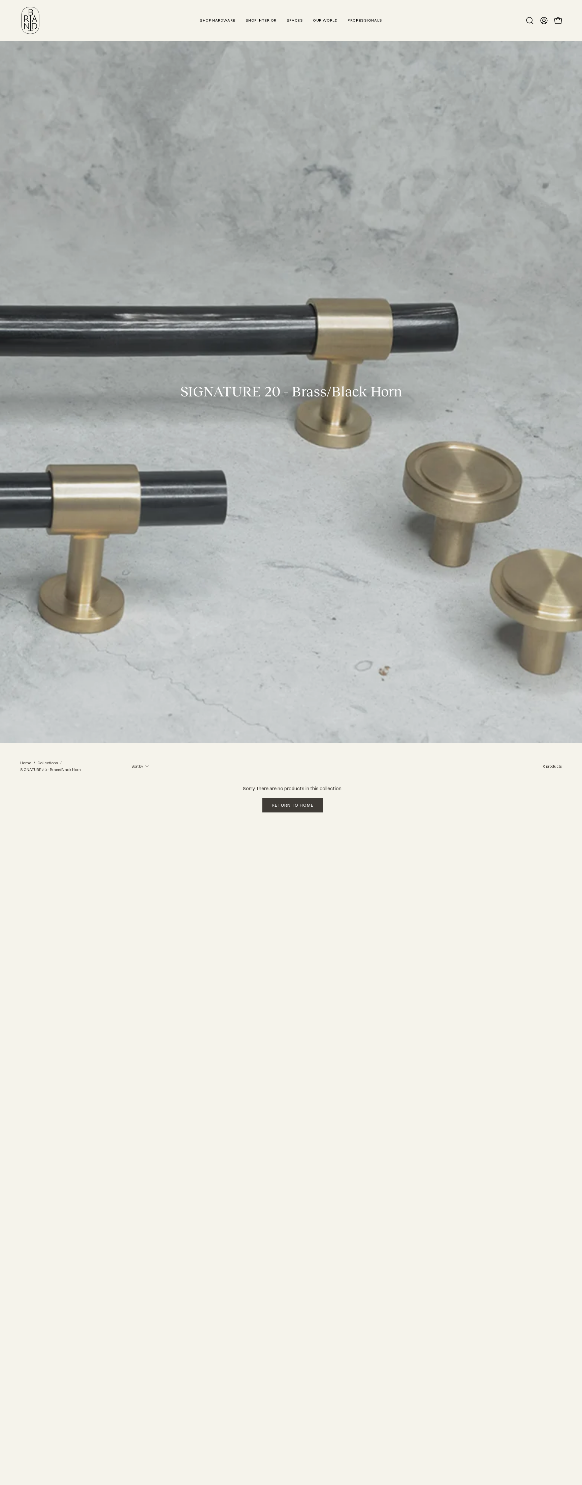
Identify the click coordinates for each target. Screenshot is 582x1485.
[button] (530, 20)
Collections (47, 763)
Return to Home (293, 805)
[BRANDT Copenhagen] (30, 20)
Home (25, 763)
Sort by (137, 766)
